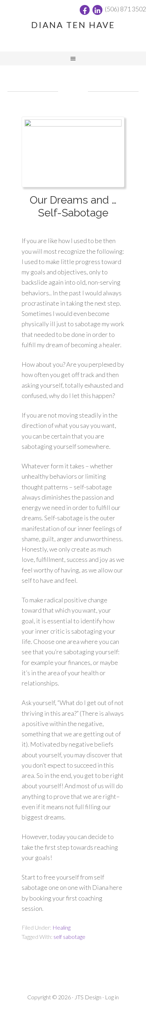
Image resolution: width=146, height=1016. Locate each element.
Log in (112, 997)
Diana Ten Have (73, 25)
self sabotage (69, 936)
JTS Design (87, 997)
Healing (61, 927)
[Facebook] (85, 10)
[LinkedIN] (97, 10)
